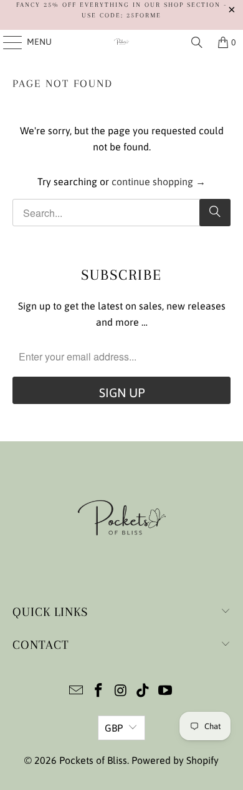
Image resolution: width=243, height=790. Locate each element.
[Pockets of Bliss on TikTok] (143, 691)
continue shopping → (159, 181)
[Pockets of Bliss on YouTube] (165, 691)
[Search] (197, 42)
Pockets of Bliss (93, 760)
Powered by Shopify (175, 760)
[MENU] (6, 42)
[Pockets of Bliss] (122, 42)
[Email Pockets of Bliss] (76, 691)
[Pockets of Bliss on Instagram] (121, 691)
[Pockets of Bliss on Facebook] (98, 691)
